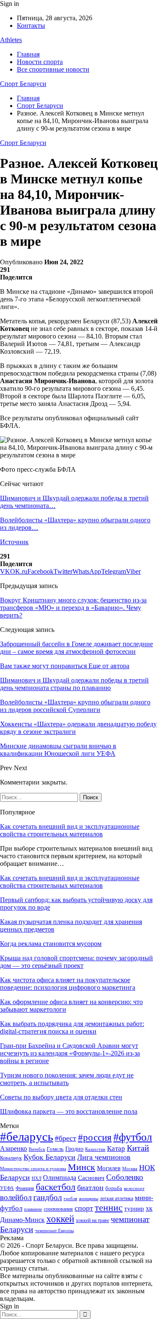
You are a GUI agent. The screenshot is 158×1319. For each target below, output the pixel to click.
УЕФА (7, 1188)
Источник (14, 541)
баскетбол (55, 1187)
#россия (95, 1137)
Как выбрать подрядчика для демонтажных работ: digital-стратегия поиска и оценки (72, 1027)
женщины (88, 1198)
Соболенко (124, 1177)
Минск (81, 1167)
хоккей (60, 1218)
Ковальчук (11, 1158)
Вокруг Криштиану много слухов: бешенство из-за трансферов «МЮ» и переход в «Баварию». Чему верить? (73, 607)
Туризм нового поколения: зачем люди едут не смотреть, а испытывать (67, 1079)
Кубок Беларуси (49, 1157)
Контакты (31, 25)
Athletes (11, 39)
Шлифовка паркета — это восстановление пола (68, 1111)
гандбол (47, 1197)
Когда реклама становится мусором (51, 943)
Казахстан (95, 1149)
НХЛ (36, 1178)
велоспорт (134, 1188)
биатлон (90, 1187)
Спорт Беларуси (23, 83)
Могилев (109, 1168)
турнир (134, 1208)
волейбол (16, 1197)
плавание (33, 1209)
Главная (28, 54)
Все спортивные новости (53, 69)
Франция (25, 1188)
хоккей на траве (92, 1220)
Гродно (74, 1149)
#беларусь (26, 1136)
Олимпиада (59, 1177)
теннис (109, 1207)
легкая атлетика (116, 1198)
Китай (138, 1148)
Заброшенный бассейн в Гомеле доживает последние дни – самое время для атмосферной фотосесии (76, 647)
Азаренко (13, 1148)
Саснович (91, 1177)
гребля (70, 1198)
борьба (113, 1188)
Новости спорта (40, 61)
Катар (116, 1148)
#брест (65, 1138)
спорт (84, 1208)
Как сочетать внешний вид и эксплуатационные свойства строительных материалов (69, 830)
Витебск (37, 1149)
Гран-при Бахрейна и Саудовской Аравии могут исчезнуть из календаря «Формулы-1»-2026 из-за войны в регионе (70, 1053)
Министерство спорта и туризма (33, 1168)
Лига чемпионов (104, 1157)
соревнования (58, 1209)
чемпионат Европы (54, 1230)
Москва (129, 1168)
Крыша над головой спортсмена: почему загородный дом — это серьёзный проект (76, 961)
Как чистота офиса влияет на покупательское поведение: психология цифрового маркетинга (67, 983)
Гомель (55, 1149)
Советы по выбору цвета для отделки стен (61, 1097)
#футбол (132, 1137)
